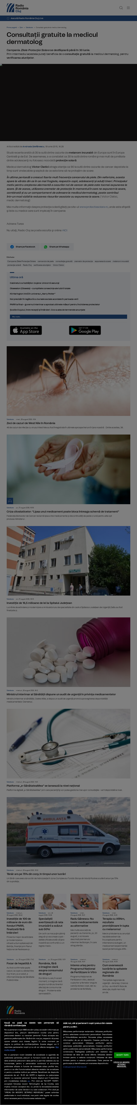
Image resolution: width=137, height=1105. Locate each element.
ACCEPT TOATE (122, 1055)
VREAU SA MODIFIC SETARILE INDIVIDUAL (121, 1064)
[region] (68, 1062)
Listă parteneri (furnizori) (74, 1067)
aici (29, 1081)
